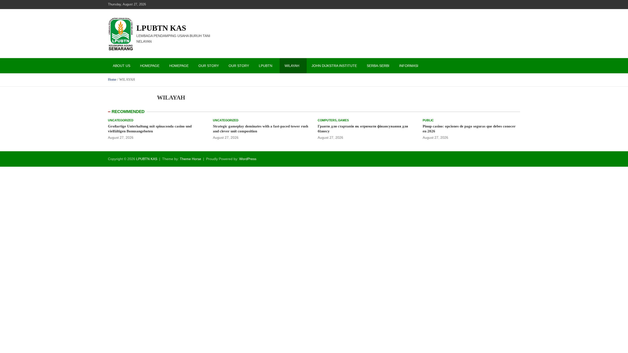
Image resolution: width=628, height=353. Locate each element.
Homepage (149, 66)
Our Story (208, 66)
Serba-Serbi (378, 66)
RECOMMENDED (128, 111)
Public (428, 120)
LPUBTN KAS (161, 28)
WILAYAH (292, 66)
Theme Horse (190, 159)
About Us (121, 66)
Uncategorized (120, 120)
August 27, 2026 (120, 137)
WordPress (247, 159)
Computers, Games (333, 120)
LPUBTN (265, 66)
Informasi (408, 66)
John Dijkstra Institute (334, 66)
